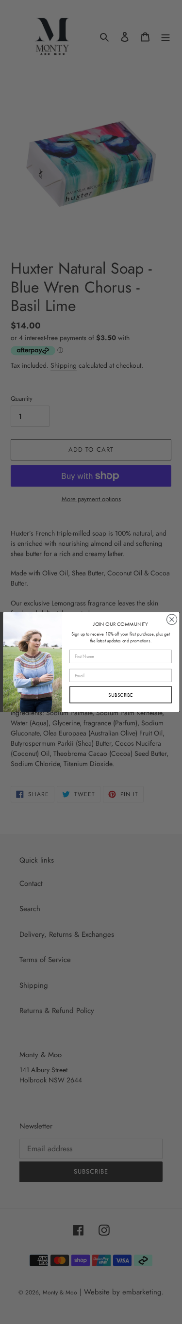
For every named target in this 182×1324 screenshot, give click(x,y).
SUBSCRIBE (120, 694)
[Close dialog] (171, 619)
